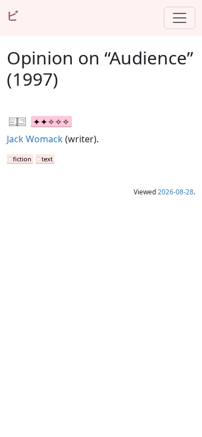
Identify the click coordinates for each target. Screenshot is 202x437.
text (47, 159)
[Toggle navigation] (179, 18)
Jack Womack (35, 139)
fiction (22, 159)
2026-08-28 (176, 192)
